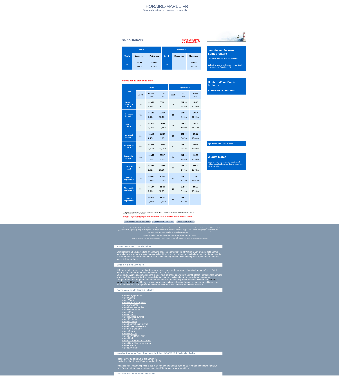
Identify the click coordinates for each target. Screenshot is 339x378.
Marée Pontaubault (131, 310)
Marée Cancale (129, 345)
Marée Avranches (130, 305)
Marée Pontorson (130, 319)
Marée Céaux (128, 312)
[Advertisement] (169, 20)
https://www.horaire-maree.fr (182, 232)
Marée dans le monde (168, 238)
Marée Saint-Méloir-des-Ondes (136, 343)
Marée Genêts (128, 298)
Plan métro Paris (155, 238)
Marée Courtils (129, 314)
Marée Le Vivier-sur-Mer (133, 336)
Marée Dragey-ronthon (132, 295)
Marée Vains (128, 300)
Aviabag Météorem (183, 212)
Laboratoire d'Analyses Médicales (197, 238)
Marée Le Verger (129, 348)
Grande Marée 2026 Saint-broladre (221, 52)
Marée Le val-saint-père (133, 307)
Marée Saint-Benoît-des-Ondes (136, 341)
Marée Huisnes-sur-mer (133, 317)
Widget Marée (217, 156)
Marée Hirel (127, 338)
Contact (147, 238)
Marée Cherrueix (130, 331)
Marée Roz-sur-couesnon (134, 326)
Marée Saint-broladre (132, 329)
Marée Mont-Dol (129, 333)
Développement (181, 238)
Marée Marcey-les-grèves (134, 302)
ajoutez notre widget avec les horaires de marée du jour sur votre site (225, 164)
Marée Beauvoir (129, 321)
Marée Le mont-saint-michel (135, 324)
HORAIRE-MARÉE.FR (167, 6)
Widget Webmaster (137, 238)
